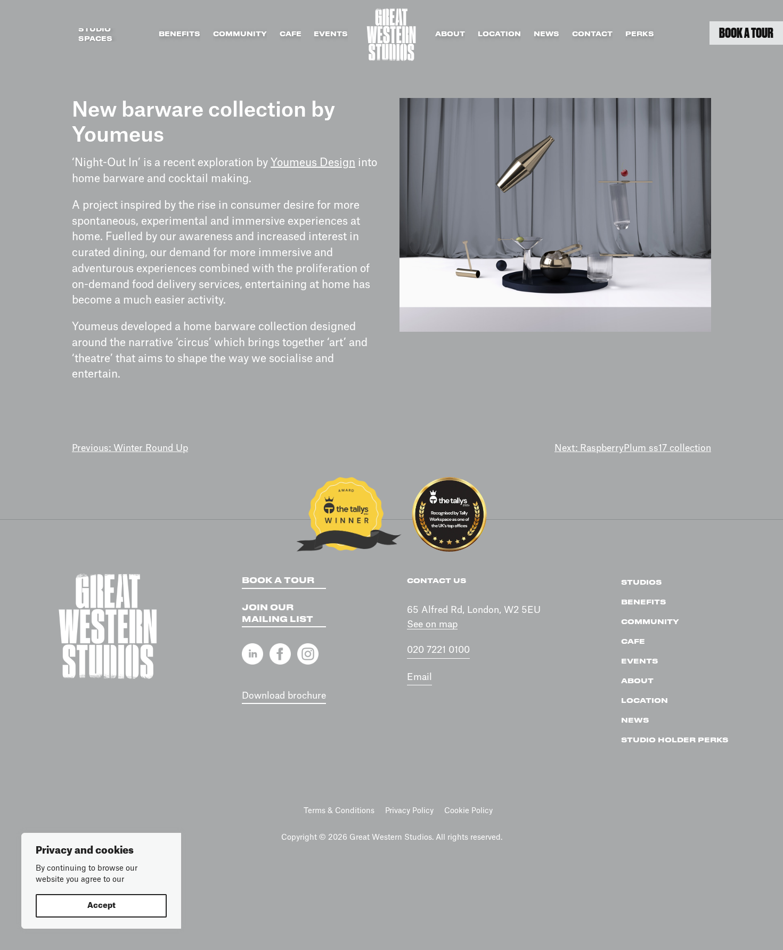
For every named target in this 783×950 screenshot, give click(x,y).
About (450, 34)
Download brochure (284, 695)
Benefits (179, 34)
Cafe (290, 34)
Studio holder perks (674, 740)
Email (419, 677)
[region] (101, 881)
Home (391, 34)
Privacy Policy (409, 811)
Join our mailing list (277, 614)
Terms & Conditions (339, 811)
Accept (101, 906)
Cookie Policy (468, 811)
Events (331, 34)
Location (499, 34)
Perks (639, 34)
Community (240, 34)
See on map (432, 624)
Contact (592, 34)
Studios (641, 582)
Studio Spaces (95, 35)
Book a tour (278, 581)
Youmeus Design (313, 163)
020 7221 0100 (438, 649)
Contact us (436, 581)
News (546, 34)
